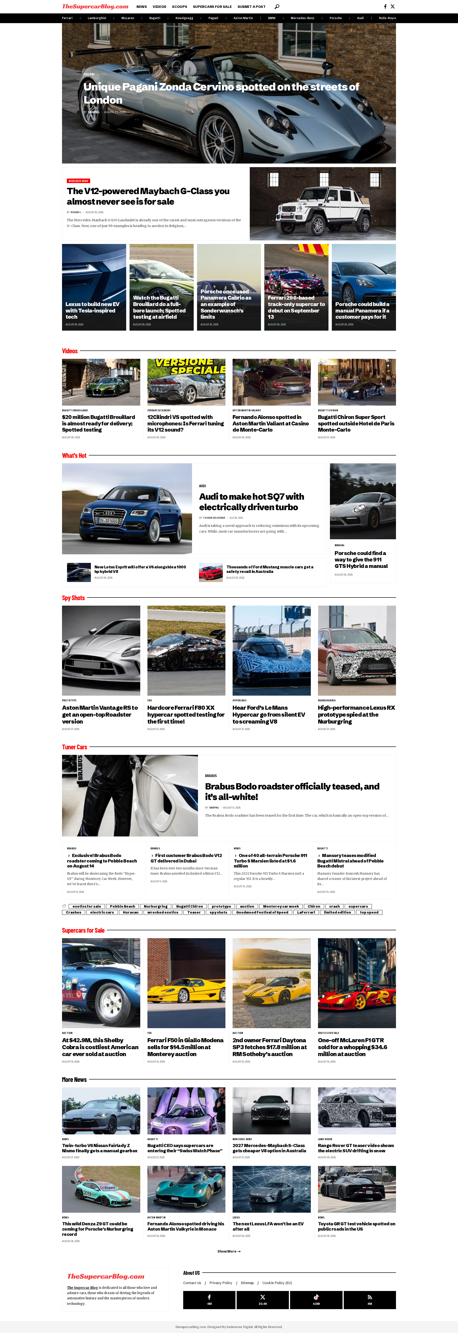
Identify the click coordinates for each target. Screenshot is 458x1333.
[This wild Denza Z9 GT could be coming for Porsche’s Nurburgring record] (101, 1189)
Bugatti (154, 18)
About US (191, 1272)
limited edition (337, 912)
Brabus (211, 775)
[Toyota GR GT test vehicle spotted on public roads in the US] (357, 1189)
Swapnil (94, 112)
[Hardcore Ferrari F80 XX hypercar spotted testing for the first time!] (186, 651)
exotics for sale (87, 906)
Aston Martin (243, 18)
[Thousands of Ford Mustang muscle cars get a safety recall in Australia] (211, 572)
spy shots (218, 912)
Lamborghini (97, 18)
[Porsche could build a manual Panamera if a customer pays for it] (364, 287)
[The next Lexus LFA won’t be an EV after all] (272, 1189)
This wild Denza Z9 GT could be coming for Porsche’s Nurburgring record (97, 1229)
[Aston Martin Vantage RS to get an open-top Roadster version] (101, 651)
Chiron (314, 906)
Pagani (213, 18)
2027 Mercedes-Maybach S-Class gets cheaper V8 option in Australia (269, 1148)
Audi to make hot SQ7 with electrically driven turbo (251, 501)
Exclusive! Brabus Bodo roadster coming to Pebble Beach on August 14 (102, 861)
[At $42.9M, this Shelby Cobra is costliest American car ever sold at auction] (101, 983)
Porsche (336, 18)
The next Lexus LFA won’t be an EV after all (268, 1226)
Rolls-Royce (388, 18)
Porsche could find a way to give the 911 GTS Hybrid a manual (361, 559)
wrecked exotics (162, 912)
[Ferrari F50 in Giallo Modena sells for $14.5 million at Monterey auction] (186, 983)
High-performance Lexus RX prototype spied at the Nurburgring (356, 714)
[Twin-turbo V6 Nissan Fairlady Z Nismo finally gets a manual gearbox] (101, 1110)
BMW (272, 18)
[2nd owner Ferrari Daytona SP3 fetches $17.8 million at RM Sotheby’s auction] (272, 983)
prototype (69, 700)
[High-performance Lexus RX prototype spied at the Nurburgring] (357, 651)
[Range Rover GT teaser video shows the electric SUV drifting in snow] (357, 1110)
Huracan (131, 912)
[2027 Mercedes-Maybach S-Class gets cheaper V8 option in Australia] (272, 1110)
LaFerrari (306, 912)
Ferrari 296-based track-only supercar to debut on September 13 (296, 307)
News (237, 848)
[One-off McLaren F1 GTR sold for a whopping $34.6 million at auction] (357, 983)
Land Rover (325, 1139)
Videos (70, 350)
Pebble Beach (122, 906)
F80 (149, 700)
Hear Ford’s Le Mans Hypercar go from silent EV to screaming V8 (269, 714)
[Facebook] (385, 6)
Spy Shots (73, 597)
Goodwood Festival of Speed (262, 912)
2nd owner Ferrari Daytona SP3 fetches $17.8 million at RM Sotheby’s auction (270, 1047)
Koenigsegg (184, 18)
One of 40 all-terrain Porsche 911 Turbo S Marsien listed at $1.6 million (270, 861)
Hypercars (239, 700)
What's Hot (74, 455)
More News (74, 1079)
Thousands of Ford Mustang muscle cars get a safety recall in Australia (269, 569)
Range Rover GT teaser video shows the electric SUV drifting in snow (356, 1148)
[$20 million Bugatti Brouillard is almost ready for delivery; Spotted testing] (101, 382)
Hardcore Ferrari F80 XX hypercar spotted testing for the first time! (186, 714)
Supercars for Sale (83, 930)
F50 (149, 1033)
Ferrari (67, 18)
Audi (360, 18)
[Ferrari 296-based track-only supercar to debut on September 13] (296, 287)
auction (247, 906)
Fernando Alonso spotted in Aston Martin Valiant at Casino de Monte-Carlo (271, 423)
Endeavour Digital (240, 1327)
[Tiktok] (316, 1300)
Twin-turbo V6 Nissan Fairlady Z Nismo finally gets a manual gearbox (100, 1148)
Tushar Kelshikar (214, 517)
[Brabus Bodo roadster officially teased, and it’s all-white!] (130, 795)
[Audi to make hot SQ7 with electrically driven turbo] (127, 509)
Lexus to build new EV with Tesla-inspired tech (93, 310)
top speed (369, 912)
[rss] (370, 1300)
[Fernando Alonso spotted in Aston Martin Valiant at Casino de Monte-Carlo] (272, 382)
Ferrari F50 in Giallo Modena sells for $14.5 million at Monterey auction (185, 1047)
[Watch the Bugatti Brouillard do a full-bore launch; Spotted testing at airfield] (162, 287)
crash (334, 906)
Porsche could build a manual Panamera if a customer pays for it (362, 310)
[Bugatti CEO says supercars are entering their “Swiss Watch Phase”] (186, 1110)
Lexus (236, 1217)
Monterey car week (281, 906)
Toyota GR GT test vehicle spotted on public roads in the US (357, 1226)
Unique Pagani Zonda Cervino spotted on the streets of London (221, 93)
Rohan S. (76, 212)
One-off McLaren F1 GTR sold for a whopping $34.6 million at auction (352, 1047)
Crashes (73, 912)
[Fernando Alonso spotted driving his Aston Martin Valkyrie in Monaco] (186, 1189)
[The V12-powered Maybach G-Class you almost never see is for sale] (323, 203)
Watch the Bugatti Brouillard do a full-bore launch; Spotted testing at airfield (159, 307)
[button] (277, 7)
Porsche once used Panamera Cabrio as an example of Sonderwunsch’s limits (226, 304)
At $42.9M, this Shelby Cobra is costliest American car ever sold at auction (100, 1047)
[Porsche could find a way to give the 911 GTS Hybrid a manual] (363, 501)
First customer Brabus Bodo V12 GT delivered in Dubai (186, 858)
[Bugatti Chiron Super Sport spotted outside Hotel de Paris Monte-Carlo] (357, 382)
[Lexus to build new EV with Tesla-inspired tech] (94, 287)
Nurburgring (327, 700)
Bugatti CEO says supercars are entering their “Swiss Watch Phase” (185, 1148)
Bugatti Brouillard (75, 410)
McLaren (127, 18)
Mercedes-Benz (302, 18)
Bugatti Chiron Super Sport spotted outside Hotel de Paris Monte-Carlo (356, 423)
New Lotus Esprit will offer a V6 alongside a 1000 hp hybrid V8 (140, 569)
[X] (392, 6)
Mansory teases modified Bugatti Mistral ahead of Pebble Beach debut (350, 861)
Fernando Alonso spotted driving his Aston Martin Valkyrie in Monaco (185, 1226)
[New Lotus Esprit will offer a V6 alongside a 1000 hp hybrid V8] (79, 572)
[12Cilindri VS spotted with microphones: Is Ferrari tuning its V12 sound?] (186, 382)
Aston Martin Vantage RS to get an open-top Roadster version (100, 714)
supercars (358, 906)
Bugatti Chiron (328, 410)
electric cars (102, 912)
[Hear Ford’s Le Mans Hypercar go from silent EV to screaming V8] (272, 651)
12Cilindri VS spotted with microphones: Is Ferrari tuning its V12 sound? (185, 423)
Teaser (194, 912)
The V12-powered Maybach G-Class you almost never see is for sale (148, 196)
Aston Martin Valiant (247, 410)
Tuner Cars (74, 746)
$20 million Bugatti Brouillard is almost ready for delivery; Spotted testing (98, 423)
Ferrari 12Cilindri (159, 410)
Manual (339, 545)
